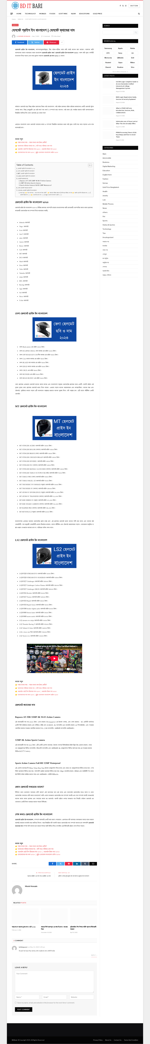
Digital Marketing (109, 166)
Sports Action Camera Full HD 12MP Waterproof (36, 185)
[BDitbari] (26, 5)
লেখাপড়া (105, 267)
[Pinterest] (4, 72)
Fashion (105, 179)
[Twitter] (4, 61)
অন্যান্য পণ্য (20, 19)
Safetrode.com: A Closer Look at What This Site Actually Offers (126, 122)
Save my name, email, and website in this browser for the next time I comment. (46, 1003)
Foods (52, 14)
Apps (104, 154)
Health (105, 191)
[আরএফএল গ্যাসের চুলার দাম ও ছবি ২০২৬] (25, 916)
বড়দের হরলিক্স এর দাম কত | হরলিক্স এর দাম (39, 876)
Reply (93, 955)
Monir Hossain (24, 36)
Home (18, 14)
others (105, 212)
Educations (84, 14)
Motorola (108, 58)
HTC (108, 53)
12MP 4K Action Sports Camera (30, 183)
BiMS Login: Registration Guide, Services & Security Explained (126, 98)
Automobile (107, 158)
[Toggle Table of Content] (88, 165)
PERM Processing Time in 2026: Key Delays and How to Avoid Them (126, 135)
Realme (120, 67)
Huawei (108, 62)
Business (106, 162)
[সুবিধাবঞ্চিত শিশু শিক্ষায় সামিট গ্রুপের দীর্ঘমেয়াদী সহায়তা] (83, 916)
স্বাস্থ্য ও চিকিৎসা (107, 275)
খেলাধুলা (105, 254)
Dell (132, 58)
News (105, 208)
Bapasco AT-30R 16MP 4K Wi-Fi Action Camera (35, 181)
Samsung (108, 48)
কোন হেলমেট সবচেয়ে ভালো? (25, 188)
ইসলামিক (105, 246)
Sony (120, 53)
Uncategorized (108, 237)
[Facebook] (4, 55)
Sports (105, 221)
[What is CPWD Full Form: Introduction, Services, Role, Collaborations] (108, 111)
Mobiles (42, 14)
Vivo (132, 67)
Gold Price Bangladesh (111, 187)
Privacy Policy (98, 1040)
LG (133, 53)
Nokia (132, 48)
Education (106, 170)
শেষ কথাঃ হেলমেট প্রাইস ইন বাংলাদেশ (27, 190)
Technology (30, 14)
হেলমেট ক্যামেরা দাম (23, 178)
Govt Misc (63, 14)
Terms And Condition (131, 1040)
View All (113, 41)
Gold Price (97, 14)
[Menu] (11, 14)
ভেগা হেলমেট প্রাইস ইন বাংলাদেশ (26, 171)
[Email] (4, 78)
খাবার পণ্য (105, 250)
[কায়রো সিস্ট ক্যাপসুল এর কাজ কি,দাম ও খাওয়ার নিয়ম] (54, 916)
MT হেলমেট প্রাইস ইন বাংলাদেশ (26, 173)
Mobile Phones (108, 204)
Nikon (132, 62)
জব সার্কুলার (105, 258)
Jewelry (105, 196)
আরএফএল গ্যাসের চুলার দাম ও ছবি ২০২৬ (23, 927)
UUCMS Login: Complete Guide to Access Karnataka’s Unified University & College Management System (127, 85)
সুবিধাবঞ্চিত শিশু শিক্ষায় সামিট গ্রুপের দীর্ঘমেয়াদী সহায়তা (83, 928)
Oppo (120, 62)
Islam (73, 14)
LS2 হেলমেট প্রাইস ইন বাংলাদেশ (26, 176)
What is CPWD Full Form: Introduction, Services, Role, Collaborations (125, 110)
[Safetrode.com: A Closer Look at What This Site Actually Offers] (108, 124)
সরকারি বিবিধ (106, 271)
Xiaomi (108, 67)
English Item (107, 175)
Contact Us (117, 1040)
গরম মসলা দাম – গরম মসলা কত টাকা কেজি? (32, 142)
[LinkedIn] (4, 66)
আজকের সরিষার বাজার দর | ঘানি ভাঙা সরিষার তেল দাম (35, 146)
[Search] (139, 13)
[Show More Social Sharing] (62, 42)
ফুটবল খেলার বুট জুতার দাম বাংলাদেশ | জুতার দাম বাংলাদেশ (73, 876)
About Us (108, 1040)
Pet (104, 216)
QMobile (120, 58)
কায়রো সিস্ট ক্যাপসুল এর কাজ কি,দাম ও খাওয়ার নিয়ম (54, 928)
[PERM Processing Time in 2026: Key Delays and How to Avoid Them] (108, 135)
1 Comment (46, 36)
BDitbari (14, 1040)
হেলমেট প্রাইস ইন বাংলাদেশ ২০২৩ (26, 168)
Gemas (105, 183)
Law (104, 200)
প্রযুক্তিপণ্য (106, 262)
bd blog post (23, 947)
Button (134, 6)
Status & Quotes (109, 225)
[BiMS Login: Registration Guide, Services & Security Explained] (108, 100)
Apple (120, 48)
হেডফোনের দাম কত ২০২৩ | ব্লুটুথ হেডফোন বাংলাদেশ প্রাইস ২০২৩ (36, 152)
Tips (104, 233)
